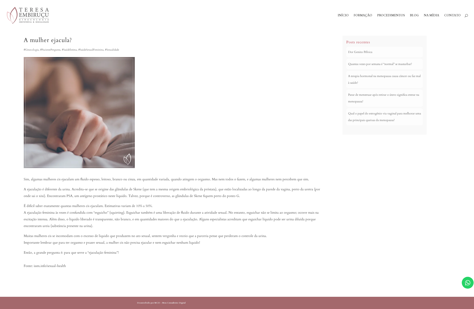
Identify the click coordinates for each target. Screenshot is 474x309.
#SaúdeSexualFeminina (91, 49)
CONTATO (452, 15)
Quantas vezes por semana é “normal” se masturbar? (380, 64)
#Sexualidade (112, 49)
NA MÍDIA (431, 15)
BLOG (414, 15)
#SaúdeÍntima (69, 49)
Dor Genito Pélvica (360, 52)
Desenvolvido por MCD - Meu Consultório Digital (161, 302)
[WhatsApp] (468, 283)
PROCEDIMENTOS (391, 15)
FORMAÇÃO (363, 15)
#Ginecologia (31, 49)
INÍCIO (343, 15)
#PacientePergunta (50, 49)
